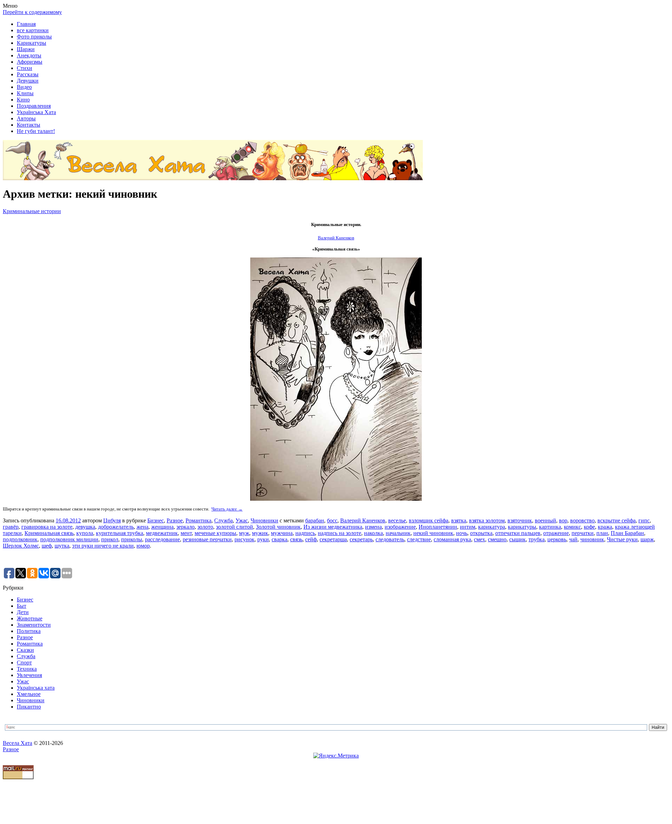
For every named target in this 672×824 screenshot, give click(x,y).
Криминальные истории (32, 211)
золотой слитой (234, 527)
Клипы (25, 93)
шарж (647, 539)
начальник (398, 533)
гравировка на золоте (46, 527)
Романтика (198, 520)
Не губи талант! (36, 131)
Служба (223, 520)
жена (142, 527)
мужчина (282, 533)
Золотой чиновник (278, 527)
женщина (162, 527)
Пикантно (29, 707)
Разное (175, 520)
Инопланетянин (438, 527)
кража (605, 527)
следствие (419, 539)
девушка (85, 527)
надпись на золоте (339, 533)
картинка (550, 527)
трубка (536, 539)
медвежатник (162, 533)
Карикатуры (31, 43)
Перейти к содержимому (32, 12)
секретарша (333, 539)
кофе (589, 527)
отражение (556, 533)
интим (467, 527)
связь (296, 539)
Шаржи (26, 49)
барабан (314, 520)
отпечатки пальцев (517, 533)
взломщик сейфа (428, 520)
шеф (47, 546)
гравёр (11, 527)
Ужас (242, 520)
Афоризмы (29, 62)
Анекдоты (29, 55)
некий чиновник (433, 533)
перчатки (583, 533)
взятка (458, 520)
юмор (143, 546)
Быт (21, 606)
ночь (461, 533)
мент (186, 533)
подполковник (20, 539)
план (602, 533)
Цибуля (112, 520)
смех (479, 539)
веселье (397, 520)
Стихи (24, 68)
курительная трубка (119, 533)
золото (205, 527)
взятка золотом (487, 520)
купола (84, 533)
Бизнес (155, 520)
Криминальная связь (49, 533)
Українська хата (36, 688)
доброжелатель (116, 527)
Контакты (28, 125)
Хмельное (29, 694)
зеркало (185, 527)
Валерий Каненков (362, 520)
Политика (29, 631)
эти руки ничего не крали (103, 546)
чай (573, 539)
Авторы (26, 118)
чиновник (592, 539)
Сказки (25, 650)
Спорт (24, 662)
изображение (400, 527)
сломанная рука (452, 539)
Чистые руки (622, 539)
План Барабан (627, 533)
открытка (481, 533)
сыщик (517, 539)
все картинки (33, 30)
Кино (23, 100)
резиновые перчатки (207, 539)
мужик (260, 533)
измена (373, 527)
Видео (24, 87)
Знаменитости (34, 625)
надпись (305, 533)
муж (244, 533)
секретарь (361, 539)
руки (263, 539)
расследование (162, 539)
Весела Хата (17, 743)
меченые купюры (215, 533)
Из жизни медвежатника (332, 527)
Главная (26, 24)
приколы (131, 539)
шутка (62, 546)
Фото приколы (34, 37)
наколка (373, 533)
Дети (23, 612)
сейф (311, 539)
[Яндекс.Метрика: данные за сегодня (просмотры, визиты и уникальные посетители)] (336, 756)
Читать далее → (227, 509)
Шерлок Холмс (21, 546)
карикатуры (522, 527)
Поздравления (34, 106)
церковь (556, 539)
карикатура (491, 527)
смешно (497, 539)
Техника (27, 669)
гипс (644, 520)
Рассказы (27, 74)
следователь (390, 539)
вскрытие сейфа (616, 520)
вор (563, 520)
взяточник (519, 520)
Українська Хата (36, 112)
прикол (109, 539)
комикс (572, 527)
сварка (279, 539)
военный (545, 520)
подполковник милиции (69, 539)
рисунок (244, 539)
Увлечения (29, 675)
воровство (582, 520)
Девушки (27, 81)
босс (332, 520)
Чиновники (264, 520)
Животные (29, 618)
